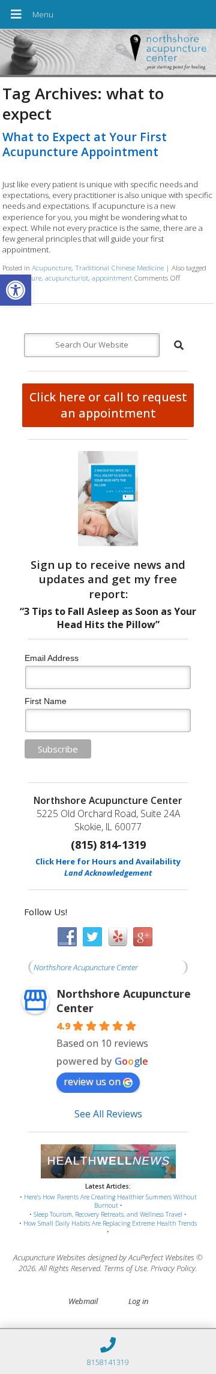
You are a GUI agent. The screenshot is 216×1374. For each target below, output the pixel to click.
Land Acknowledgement (108, 872)
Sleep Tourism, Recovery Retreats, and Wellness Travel (108, 1214)
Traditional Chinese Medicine (119, 267)
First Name (46, 701)
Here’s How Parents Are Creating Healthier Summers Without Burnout (110, 1201)
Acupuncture (51, 267)
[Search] (178, 345)
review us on (92, 1081)
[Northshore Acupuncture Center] (108, 53)
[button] (15, 290)
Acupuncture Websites (49, 1257)
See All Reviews (108, 1113)
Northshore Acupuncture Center (86, 967)
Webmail (83, 1301)
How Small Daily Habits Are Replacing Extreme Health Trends (110, 1223)
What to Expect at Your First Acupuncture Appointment (84, 144)
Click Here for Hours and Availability (108, 861)
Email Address (52, 658)
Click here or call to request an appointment (108, 405)
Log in (138, 1301)
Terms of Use (125, 1268)
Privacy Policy (173, 1268)
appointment (112, 277)
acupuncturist (66, 277)
